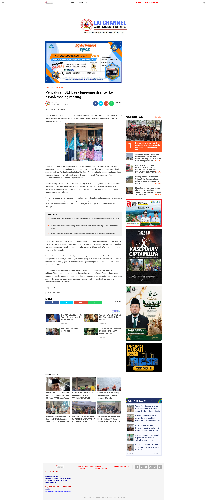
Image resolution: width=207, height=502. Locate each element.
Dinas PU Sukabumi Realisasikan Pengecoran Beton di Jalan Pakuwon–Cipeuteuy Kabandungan (82, 233)
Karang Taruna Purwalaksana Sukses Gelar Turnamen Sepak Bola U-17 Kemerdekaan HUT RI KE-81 (147, 180)
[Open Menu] (3, 2)
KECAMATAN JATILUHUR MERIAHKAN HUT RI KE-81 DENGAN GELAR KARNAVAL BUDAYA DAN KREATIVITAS (145, 169)
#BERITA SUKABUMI (53, 293)
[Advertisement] (83, 357)
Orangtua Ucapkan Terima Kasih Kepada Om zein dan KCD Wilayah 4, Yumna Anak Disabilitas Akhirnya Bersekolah (147, 437)
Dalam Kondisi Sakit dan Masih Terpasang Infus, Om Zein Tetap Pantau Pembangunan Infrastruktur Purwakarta (147, 447)
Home (47, 87)
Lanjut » (157, 453)
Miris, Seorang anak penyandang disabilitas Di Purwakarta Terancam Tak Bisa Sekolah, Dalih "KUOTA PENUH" (148, 191)
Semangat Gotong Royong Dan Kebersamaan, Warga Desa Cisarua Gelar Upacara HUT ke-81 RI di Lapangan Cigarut (148, 157)
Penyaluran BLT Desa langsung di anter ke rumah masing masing (79, 94)
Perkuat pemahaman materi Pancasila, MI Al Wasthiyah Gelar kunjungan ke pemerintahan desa (147, 418)
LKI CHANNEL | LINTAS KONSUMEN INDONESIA (109, 497)
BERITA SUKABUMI (57, 87)
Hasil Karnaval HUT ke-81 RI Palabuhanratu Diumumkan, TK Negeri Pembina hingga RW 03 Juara (147, 427)
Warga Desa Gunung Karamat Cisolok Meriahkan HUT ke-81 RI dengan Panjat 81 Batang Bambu (147, 408)
